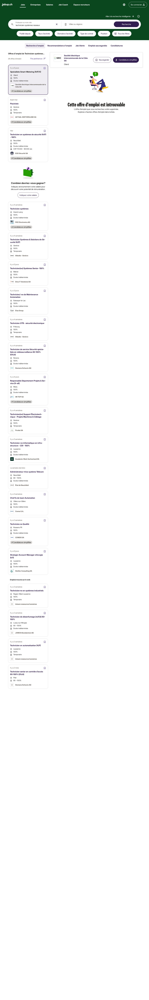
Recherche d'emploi (35, 45)
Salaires (49, 5)
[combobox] (34, 24)
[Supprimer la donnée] (56, 24)
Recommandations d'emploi (59, 45)
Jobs (23, 5)
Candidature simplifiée (128, 60)
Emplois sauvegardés (97, 45)
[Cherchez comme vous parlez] (138, 16)
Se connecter (136, 5)
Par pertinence (36, 58)
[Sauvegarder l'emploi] (44, 68)
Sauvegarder (104, 60)
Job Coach (63, 5)
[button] (120, 16)
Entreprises (35, 5)
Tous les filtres (123, 33)
